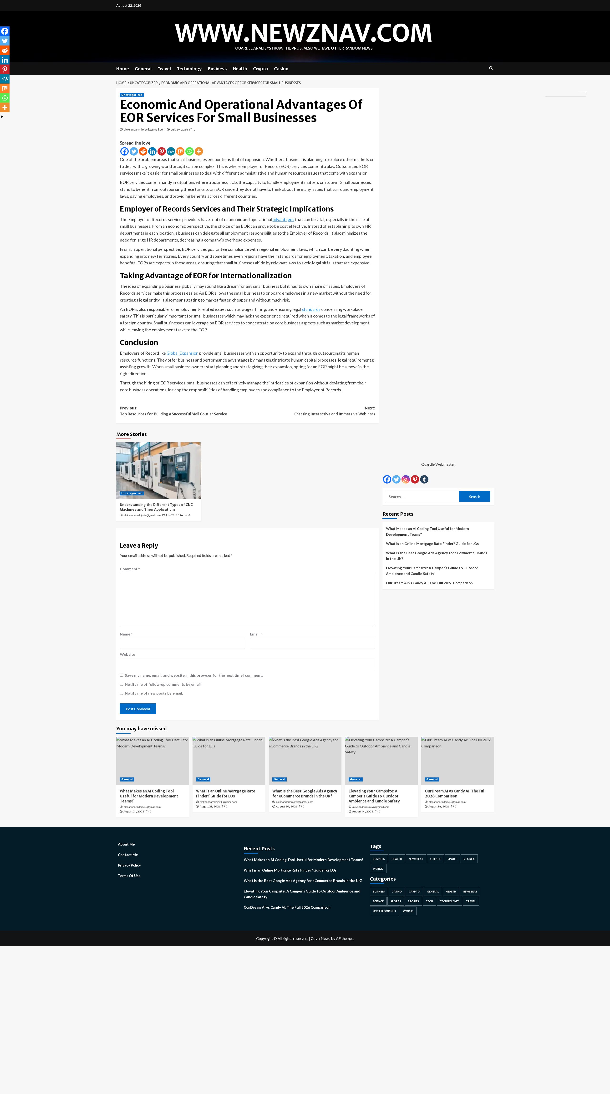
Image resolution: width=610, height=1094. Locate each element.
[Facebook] (124, 151)
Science (435, 858)
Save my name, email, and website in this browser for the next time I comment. (194, 675)
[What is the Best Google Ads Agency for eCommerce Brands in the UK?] (305, 761)
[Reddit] (143, 151)
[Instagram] (406, 479)
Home (122, 68)
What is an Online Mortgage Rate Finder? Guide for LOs (432, 543)
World (378, 868)
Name (126, 634)
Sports (396, 901)
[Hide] (2, 117)
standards (311, 309)
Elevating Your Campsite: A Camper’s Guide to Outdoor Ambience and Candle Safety (432, 571)
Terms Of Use (129, 875)
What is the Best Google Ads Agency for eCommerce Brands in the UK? (436, 556)
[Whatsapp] (189, 151)
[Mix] (180, 151)
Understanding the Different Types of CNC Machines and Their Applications (156, 507)
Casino (281, 68)
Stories (469, 858)
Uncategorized (131, 94)
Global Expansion (182, 353)
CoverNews (320, 938)
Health (240, 68)
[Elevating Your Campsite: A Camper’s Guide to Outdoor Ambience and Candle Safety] (381, 761)
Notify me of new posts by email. (154, 693)
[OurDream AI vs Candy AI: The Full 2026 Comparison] (457, 761)
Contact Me (128, 854)
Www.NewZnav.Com (304, 33)
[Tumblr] (424, 479)
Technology (189, 68)
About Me (126, 844)
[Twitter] (134, 151)
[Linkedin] (152, 151)
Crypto (260, 68)
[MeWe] (171, 151)
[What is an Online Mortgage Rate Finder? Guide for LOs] (229, 761)
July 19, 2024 (179, 129)
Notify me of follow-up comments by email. (163, 684)
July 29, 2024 (174, 515)
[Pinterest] (162, 151)
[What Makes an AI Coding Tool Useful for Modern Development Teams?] (152, 761)
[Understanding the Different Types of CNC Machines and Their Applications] (158, 470)
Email (256, 634)
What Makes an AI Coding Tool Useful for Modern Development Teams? (427, 531)
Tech (429, 901)
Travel (164, 68)
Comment (130, 568)
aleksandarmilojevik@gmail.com (144, 129)
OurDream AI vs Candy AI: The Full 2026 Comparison (429, 583)
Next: (334, 411)
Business (217, 68)
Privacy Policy (129, 865)
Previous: (173, 411)
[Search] (491, 68)
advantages (283, 219)
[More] (199, 151)
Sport (452, 858)
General (143, 68)
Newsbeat (416, 858)
